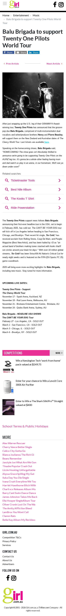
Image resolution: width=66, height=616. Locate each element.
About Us (7, 560)
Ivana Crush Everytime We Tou (19, 481)
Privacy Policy (9, 541)
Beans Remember (12, 458)
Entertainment (21, 15)
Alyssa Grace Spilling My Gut (18, 473)
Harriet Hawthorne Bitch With (19, 485)
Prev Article (12, 63)
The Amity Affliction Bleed (17, 508)
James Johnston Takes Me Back (19, 496)
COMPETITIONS (13, 353)
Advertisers (8, 564)
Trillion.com (44, 607)
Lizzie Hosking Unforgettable (18, 469)
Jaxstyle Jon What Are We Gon (19, 462)
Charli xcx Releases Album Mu (19, 489)
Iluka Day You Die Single (15, 477)
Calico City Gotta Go (13, 450)
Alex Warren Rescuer (13, 443)
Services (6, 545)
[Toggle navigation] (5, 3)
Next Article (54, 63)
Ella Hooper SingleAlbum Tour (19, 500)
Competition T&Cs (11, 537)
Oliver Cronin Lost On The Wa (18, 504)
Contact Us (8, 556)
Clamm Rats (9, 515)
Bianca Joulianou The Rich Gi (18, 454)
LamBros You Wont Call (15, 512)
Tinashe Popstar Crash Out (17, 466)
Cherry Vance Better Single (17, 446)
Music (36, 15)
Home (5, 15)
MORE (58, 353)
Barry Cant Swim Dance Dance (19, 492)
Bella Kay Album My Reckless (18, 519)
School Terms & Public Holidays (25, 426)
